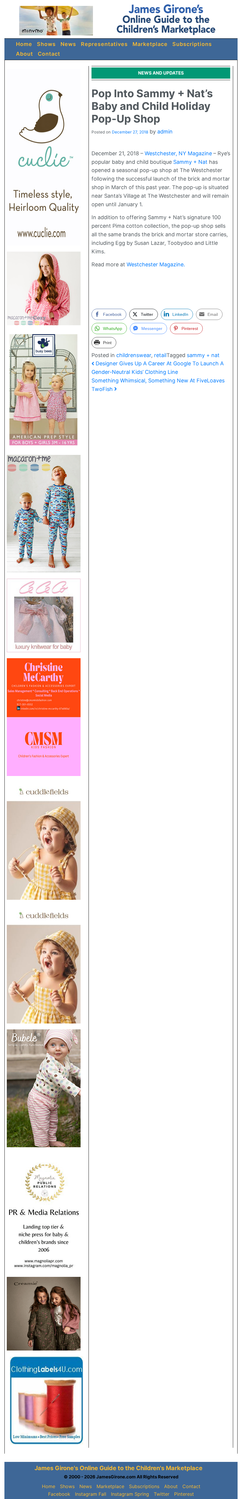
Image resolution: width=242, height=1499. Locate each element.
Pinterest (184, 1494)
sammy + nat (203, 355)
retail (160, 355)
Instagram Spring (130, 1494)
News (68, 44)
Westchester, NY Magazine (178, 153)
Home (24, 44)
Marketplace (150, 44)
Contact (49, 54)
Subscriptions (192, 44)
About (24, 54)
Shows (46, 44)
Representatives (104, 44)
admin (165, 131)
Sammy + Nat (190, 162)
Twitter (161, 1494)
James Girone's (56, 1468)
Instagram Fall (90, 1494)
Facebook (59, 1494)
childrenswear (133, 355)
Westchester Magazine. (156, 264)
